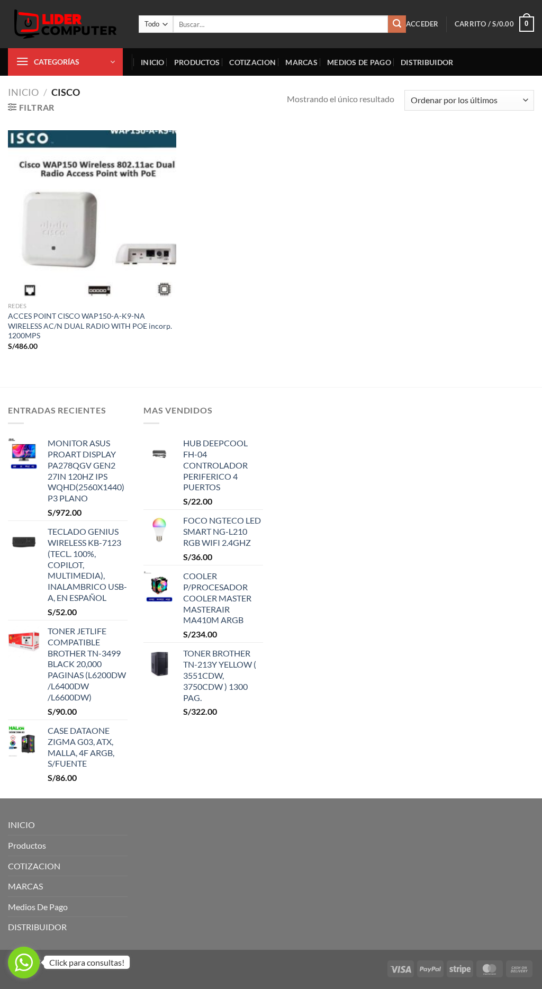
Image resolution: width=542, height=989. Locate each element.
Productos (197, 62)
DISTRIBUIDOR (427, 62)
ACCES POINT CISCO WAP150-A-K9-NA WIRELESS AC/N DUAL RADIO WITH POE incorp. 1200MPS (90, 325)
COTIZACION (252, 62)
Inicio (23, 92)
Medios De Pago (359, 62)
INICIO (153, 62)
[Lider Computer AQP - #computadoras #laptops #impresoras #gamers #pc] (65, 24)
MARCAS (301, 62)
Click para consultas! (86, 962)
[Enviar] (397, 24)
